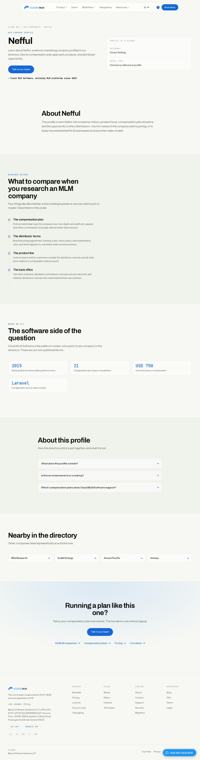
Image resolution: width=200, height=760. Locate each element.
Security (139, 707)
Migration (140, 712)
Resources (121, 7)
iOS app (14, 727)
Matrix (107, 697)
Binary (107, 692)
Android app (31, 727)
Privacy (157, 751)
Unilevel (108, 702)
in (10, 734)
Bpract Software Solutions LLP (22, 753)
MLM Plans (87, 7)
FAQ (169, 697)
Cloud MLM (14, 27)
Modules (76, 692)
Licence (76, 702)
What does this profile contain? (59, 463)
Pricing (119, 643)
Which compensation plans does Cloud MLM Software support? (78, 487)
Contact (139, 697)
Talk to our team (21, 69)
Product (61, 7)
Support (139, 702)
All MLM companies (66, 643)
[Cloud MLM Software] (34, 7)
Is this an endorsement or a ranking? (62, 475)
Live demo (136, 643)
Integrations (106, 7)
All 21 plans (109, 707)
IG (36, 734)
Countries (146, 751)
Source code (79, 707)
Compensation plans (95, 643)
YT (23, 734)
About (138, 692)
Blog (169, 692)
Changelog (78, 712)
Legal (169, 707)
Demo (74, 7)
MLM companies (32, 27)
